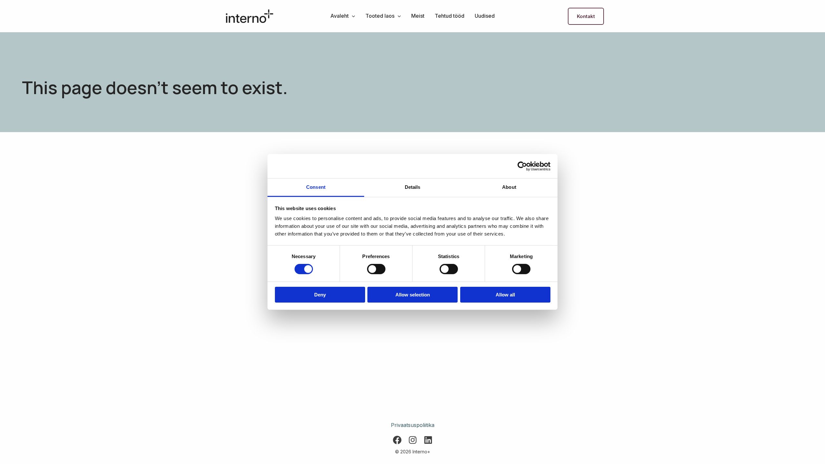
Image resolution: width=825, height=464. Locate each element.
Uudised (485, 15)
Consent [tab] (315, 187)
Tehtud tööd (449, 15)
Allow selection (412, 294)
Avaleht (339, 15)
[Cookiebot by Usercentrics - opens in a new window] (522, 166)
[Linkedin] (428, 440)
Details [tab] (413, 187)
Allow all (505, 294)
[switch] (376, 269)
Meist (417, 15)
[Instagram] (412, 440)
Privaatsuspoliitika (412, 425)
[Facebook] (397, 440)
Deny (320, 294)
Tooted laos (379, 15)
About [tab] (509, 187)
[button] (352, 15)
